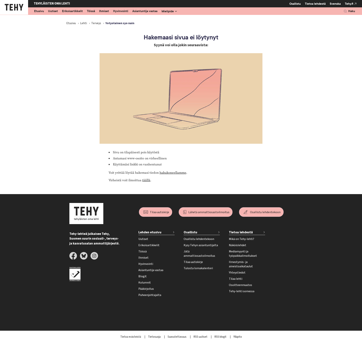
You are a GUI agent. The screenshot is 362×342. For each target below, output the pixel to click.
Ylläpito (237, 337)
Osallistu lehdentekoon (265, 212)
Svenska (335, 4)
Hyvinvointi (120, 11)
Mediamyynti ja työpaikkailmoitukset (243, 253)
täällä (146, 180)
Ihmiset (104, 11)
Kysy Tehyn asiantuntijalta (201, 245)
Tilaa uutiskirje (159, 212)
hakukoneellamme (173, 173)
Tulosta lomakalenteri (198, 268)
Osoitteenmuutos (240, 285)
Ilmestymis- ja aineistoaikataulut (241, 264)
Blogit (142, 276)
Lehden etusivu (149, 232)
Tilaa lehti (235, 279)
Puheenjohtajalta (149, 295)
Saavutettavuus (177, 337)
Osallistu (295, 4)
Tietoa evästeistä (131, 337)
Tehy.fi (349, 4)
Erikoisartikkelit (72, 11)
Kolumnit (144, 283)
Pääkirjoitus (146, 289)
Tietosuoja (154, 337)
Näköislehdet (237, 245)
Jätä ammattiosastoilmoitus (199, 253)
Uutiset (53, 11)
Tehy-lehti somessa (241, 291)
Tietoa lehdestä (315, 4)
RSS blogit (220, 337)
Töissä (91, 11)
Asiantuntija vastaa (144, 11)
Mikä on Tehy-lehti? (241, 239)
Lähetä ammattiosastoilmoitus (208, 212)
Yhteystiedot (237, 273)
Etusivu (39, 11)
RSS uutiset (200, 337)
